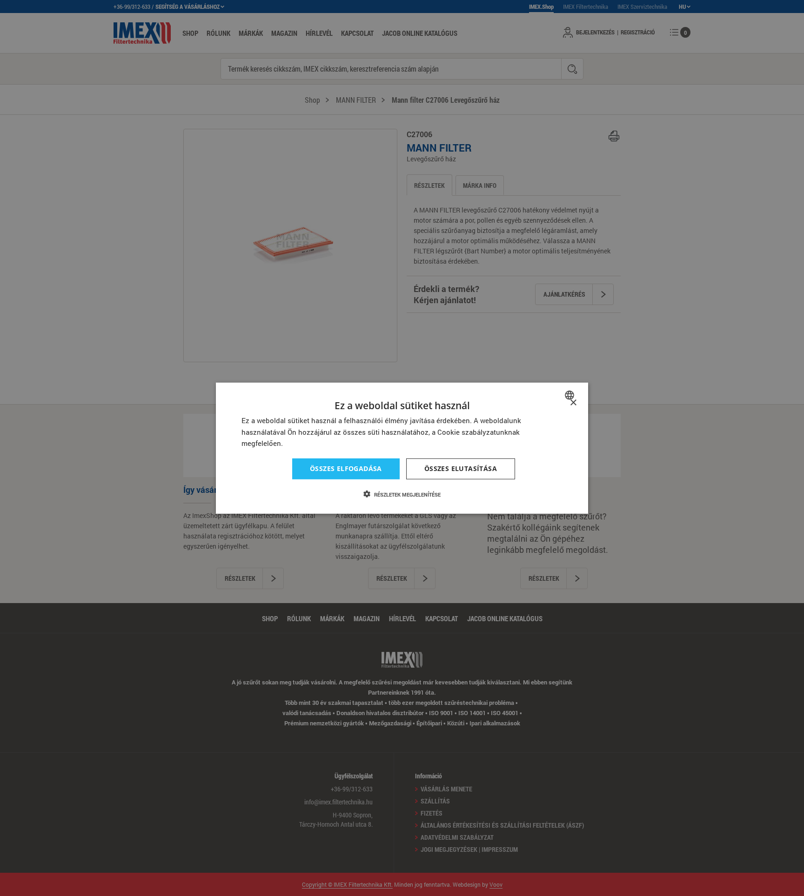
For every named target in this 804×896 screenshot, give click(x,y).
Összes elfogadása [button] (346, 468)
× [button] (573, 402)
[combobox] (570, 394)
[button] (402, 494)
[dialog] (402, 447)
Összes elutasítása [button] (460, 468)
